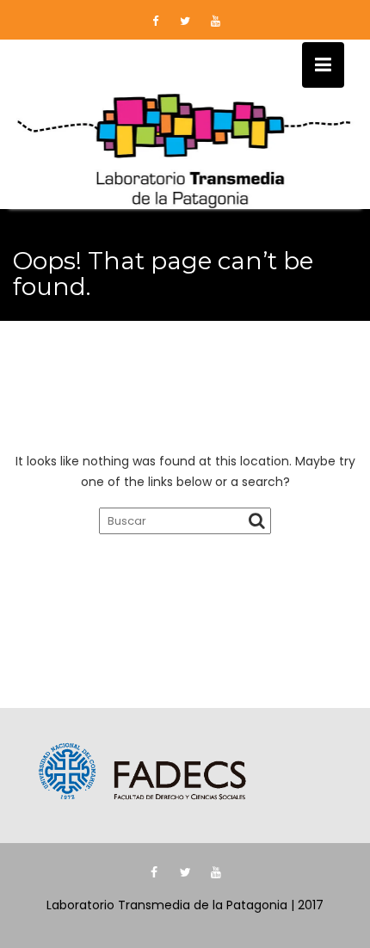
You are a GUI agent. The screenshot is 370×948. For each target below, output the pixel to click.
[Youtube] (215, 21)
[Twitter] (185, 21)
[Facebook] (155, 21)
